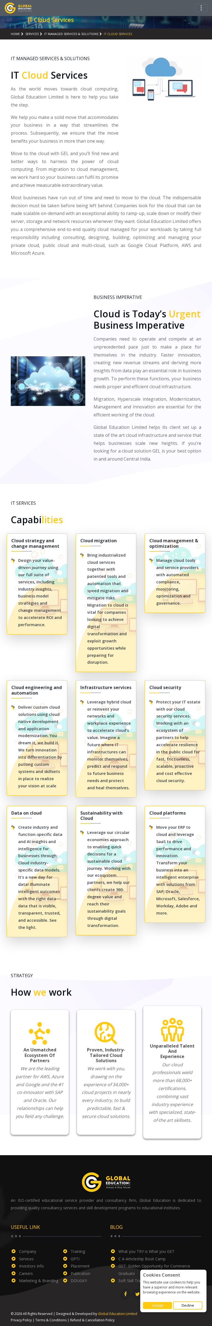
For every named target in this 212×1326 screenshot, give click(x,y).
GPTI (75, 1258)
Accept (157, 1305)
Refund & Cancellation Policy (92, 1320)
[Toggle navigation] (201, 8)
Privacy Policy (21, 1320)
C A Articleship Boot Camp (142, 1258)
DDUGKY (79, 1280)
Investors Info (31, 1266)
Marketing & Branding (38, 1280)
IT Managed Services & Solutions (71, 34)
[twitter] (137, 1294)
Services (26, 1258)
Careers (26, 1273)
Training (78, 1251)
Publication (80, 1273)
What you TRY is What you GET (146, 1251)
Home (15, 34)
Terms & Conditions (51, 1320)
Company (27, 1251)
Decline (188, 1305)
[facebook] (125, 1294)
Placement (80, 1266)
